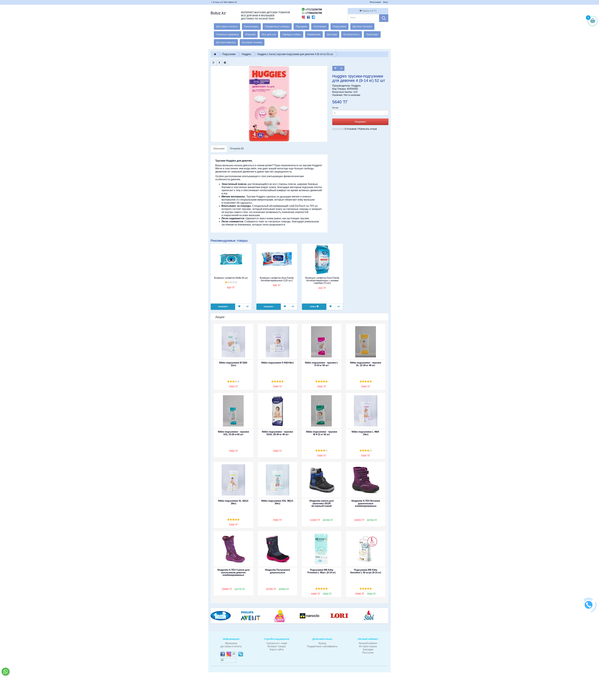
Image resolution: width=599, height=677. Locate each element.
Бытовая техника (252, 42)
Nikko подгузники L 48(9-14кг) (366, 433)
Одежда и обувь (291, 34)
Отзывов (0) (237, 148)
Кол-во (335, 108)
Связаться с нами (276, 643)
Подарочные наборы (277, 26)
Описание (219, 148)
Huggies (356, 85)
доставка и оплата (231, 646)
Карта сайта (277, 649)
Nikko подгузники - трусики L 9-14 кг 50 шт (321, 364)
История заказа (368, 646)
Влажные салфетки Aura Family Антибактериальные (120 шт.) (277, 279)
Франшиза (231, 643)
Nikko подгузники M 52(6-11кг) (233, 364)
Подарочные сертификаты (322, 646)
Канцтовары (251, 26)
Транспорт (372, 34)
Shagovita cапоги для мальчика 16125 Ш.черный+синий (321, 503)
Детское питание (362, 26)
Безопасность (351, 34)
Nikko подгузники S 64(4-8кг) (277, 362)
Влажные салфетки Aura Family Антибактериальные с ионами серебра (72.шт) (322, 280)
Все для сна (269, 34)
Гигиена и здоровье (227, 34)
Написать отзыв (367, 129)
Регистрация (375, 2)
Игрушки (250, 34)
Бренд (322, 643)
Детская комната (226, 42)
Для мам (332, 34)
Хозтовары (320, 26)
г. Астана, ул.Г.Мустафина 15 (224, 2)
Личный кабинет (368, 643)
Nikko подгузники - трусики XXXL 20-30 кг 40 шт (277, 433)
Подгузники (339, 26)
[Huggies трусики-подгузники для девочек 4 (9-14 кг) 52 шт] (269, 104)
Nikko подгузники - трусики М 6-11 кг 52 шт (321, 433)
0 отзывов (350, 129)
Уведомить (360, 121)
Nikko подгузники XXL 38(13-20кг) (277, 502)
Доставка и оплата (227, 26)
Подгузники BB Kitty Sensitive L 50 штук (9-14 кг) (365, 571)
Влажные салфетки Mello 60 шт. (231, 277)
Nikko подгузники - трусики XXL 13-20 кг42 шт (233, 433)
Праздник (301, 26)
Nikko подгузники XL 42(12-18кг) (233, 502)
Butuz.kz (218, 13)
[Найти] (383, 18)
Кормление (313, 34)
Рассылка (368, 652)
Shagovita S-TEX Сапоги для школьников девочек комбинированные (233, 572)
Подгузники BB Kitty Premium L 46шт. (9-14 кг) (321, 571)
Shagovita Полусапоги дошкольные (277, 571)
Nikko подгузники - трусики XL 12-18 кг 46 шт (365, 364)
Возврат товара (277, 646)
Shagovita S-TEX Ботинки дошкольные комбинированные (365, 503)
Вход (385, 2)
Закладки (368, 649)
